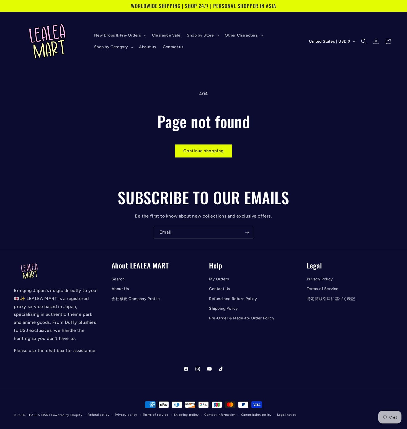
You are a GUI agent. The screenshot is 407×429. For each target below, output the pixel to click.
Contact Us (219, 289)
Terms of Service (323, 289)
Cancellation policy (256, 415)
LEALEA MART (38, 415)
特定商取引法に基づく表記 (331, 298)
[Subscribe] (247, 232)
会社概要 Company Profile (136, 298)
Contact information (220, 415)
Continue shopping (203, 150)
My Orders (219, 279)
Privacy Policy (320, 279)
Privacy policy (126, 415)
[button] (120, 35)
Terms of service (155, 415)
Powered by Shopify (67, 415)
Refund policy (98, 415)
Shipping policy (186, 415)
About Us (120, 289)
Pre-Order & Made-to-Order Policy (241, 318)
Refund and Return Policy (233, 298)
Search (118, 279)
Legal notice (287, 415)
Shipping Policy (223, 308)
